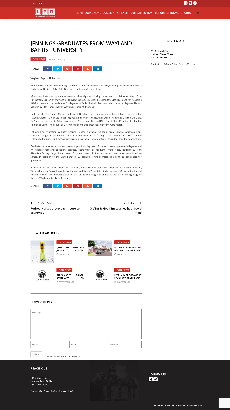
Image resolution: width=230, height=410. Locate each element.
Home (80, 12)
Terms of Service (187, 64)
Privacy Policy (171, 64)
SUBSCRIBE (181, 405)
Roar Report (156, 12)
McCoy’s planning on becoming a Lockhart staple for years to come (128, 252)
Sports (186, 12)
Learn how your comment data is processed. (102, 356)
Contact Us (39, 3)
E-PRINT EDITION (194, 405)
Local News (93, 12)
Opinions (172, 12)
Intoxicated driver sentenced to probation (70, 278)
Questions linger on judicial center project (70, 250)
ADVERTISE (169, 405)
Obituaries (138, 12)
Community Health (116, 12)
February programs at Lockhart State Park (128, 276)
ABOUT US (158, 405)
